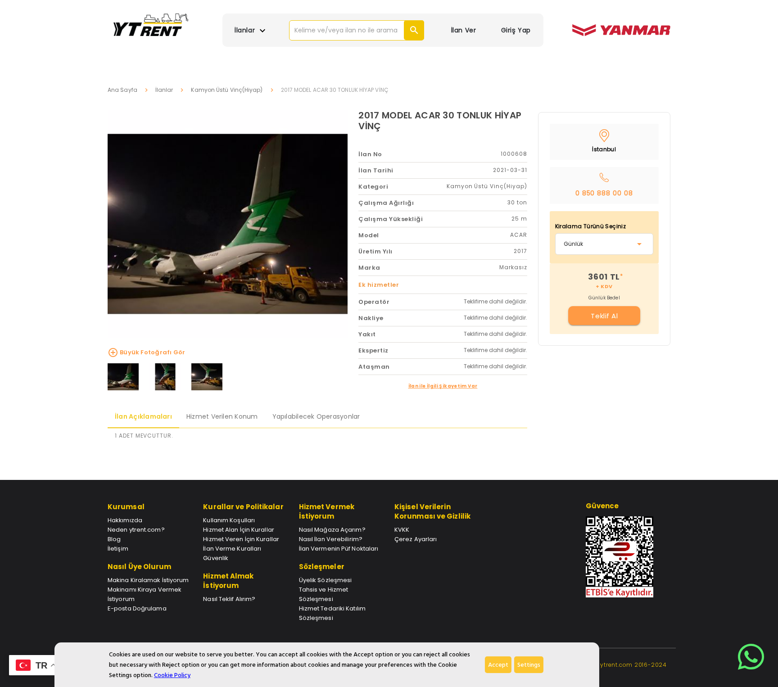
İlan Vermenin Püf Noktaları (339, 548)
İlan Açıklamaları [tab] (143, 416)
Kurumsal (126, 506)
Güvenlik (215, 558)
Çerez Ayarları (415, 539)
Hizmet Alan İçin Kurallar (238, 529)
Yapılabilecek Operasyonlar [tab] (316, 416)
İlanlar (164, 90)
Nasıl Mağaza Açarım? (332, 529)
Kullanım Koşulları (229, 520)
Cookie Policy (172, 675)
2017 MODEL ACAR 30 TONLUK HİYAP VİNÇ (439, 120)
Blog (114, 539)
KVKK (401, 529)
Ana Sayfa (122, 90)
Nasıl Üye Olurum (140, 566)
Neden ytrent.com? (136, 529)
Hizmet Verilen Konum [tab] (222, 416)
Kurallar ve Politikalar (243, 506)
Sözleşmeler (321, 566)
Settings (528, 665)
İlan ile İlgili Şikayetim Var (443, 386)
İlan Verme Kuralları (232, 548)
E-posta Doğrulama (137, 608)
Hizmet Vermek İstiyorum (326, 511)
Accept (498, 665)
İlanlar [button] (246, 30)
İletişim (118, 548)
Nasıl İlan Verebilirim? (330, 539)
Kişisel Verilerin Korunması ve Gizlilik (432, 511)
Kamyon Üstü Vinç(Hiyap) (226, 90)
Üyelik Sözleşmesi (325, 580)
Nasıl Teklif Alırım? (229, 599)
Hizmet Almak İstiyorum (228, 580)
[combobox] (604, 244)
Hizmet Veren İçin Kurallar (241, 539)
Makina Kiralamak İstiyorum (148, 580)
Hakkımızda (125, 520)
